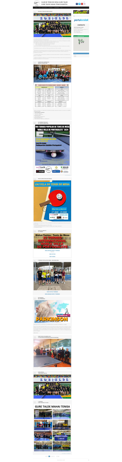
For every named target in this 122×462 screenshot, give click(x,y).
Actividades (50, 7)
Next (88, 11)
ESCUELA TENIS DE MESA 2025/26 (45, 11)
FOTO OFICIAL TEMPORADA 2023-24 (42, 372)
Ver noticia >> (69, 368)
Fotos (62, 7)
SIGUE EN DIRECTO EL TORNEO (42, 231)
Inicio (36, 7)
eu (84, 2)
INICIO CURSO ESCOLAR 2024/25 (45, 178)
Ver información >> (68, 175)
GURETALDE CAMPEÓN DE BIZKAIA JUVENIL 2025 (43, 62)
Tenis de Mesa (44, 7)
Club (39, 7)
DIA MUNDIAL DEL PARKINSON (41, 298)
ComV (64, 460)
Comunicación (56, 7)
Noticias (75, 53)
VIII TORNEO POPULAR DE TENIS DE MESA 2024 (43, 123)
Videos (75, 56)
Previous (74, 11)
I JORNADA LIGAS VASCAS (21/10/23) (43, 402)
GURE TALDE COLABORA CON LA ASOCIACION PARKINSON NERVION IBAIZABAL (48, 337)
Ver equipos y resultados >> (66, 453)
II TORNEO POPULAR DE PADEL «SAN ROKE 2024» (48, 260)
